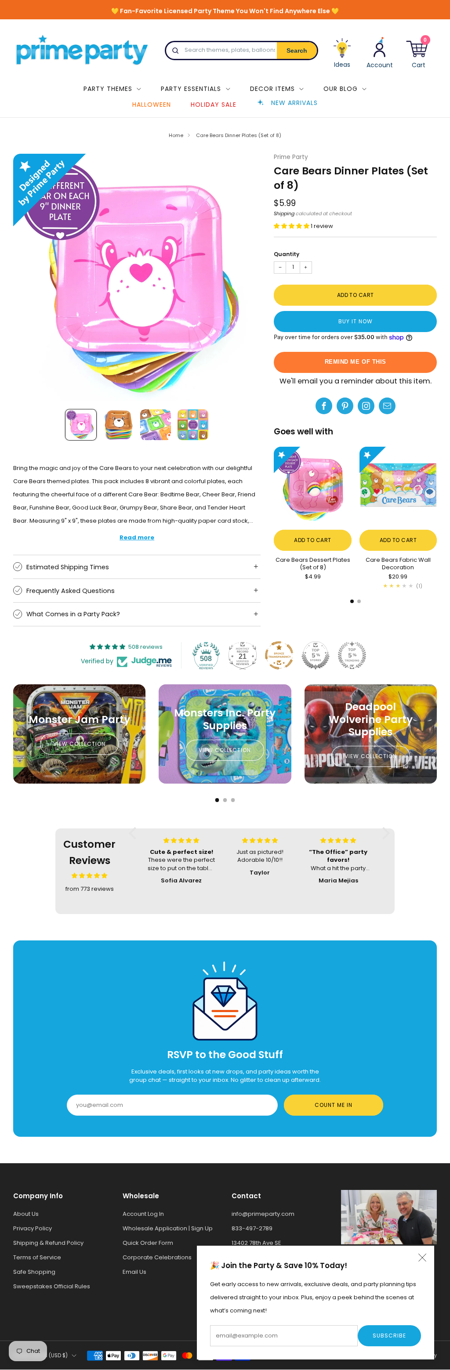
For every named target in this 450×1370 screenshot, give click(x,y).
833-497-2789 (252, 1228)
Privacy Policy (32, 1228)
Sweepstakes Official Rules (51, 1286)
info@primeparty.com (263, 1214)
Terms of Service (37, 1257)
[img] (89, 875)
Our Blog (340, 88)
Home (176, 135)
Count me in (333, 1105)
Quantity (286, 254)
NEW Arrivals (294, 102)
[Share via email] (387, 406)
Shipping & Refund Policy (48, 1243)
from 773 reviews (89, 889)
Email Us (134, 1272)
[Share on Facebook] (324, 406)
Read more (137, 537)
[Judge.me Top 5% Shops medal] (315, 655)
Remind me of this (355, 361)
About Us (26, 1214)
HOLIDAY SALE (213, 104)
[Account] (380, 52)
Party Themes (107, 88)
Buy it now (355, 321)
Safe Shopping (34, 1272)
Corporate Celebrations (157, 1257)
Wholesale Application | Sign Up (168, 1228)
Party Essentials (191, 88)
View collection (79, 744)
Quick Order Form (148, 1243)
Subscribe (389, 1335)
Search (297, 50)
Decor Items (272, 88)
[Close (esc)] (422, 1257)
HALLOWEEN (151, 104)
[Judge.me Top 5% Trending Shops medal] (352, 655)
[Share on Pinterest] (345, 406)
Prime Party (291, 157)
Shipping (284, 213)
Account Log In (143, 1214)
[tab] (352, 601)
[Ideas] (342, 56)
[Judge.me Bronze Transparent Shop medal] (279, 655)
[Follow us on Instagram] (366, 406)
